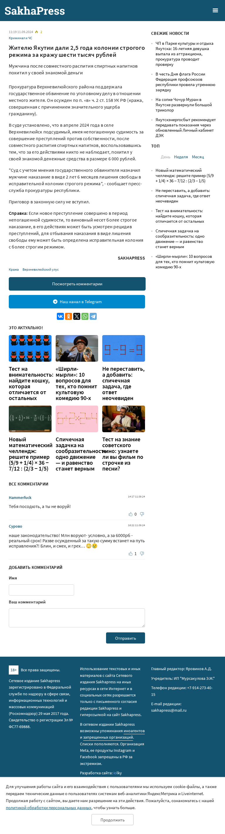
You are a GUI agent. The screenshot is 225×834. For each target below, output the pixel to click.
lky (117, 772)
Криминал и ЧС (20, 38)
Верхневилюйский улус (41, 269)
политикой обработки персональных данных (48, 807)
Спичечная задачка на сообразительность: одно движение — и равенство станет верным (82, 454)
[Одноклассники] (68, 316)
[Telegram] (93, 316)
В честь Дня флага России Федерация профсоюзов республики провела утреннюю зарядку (185, 81)
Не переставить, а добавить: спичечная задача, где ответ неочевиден (123, 383)
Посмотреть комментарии (77, 283)
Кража (14, 269)
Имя (13, 578)
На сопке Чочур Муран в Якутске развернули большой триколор (184, 105)
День (165, 156)
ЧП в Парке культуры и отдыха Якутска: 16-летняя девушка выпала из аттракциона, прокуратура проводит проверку (185, 53)
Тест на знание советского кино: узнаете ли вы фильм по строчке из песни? (122, 454)
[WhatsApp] (84, 316)
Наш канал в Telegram (81, 301)
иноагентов (134, 730)
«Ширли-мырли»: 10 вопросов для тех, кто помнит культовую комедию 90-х (76, 383)
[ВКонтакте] (60, 316)
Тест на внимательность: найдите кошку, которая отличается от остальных (31, 383)
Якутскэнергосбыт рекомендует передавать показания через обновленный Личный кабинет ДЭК (186, 127)
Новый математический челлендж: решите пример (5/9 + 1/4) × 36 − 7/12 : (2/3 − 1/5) (30, 454)
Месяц (198, 156)
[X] (76, 316)
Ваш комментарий (27, 602)
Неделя (181, 156)
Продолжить (112, 820)
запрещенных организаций (108, 737)
